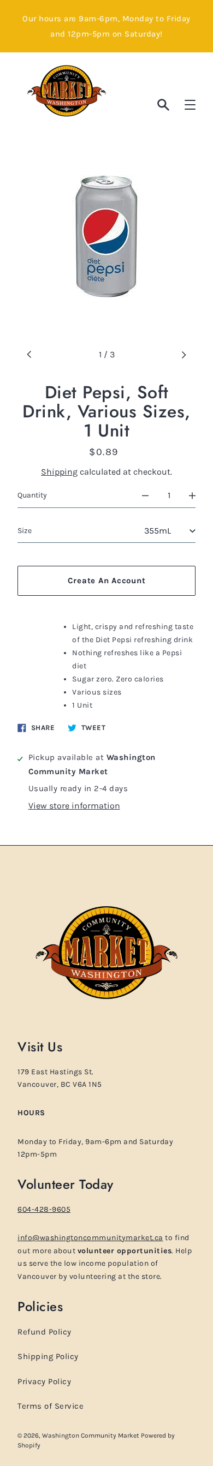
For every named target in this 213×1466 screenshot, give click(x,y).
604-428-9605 (43, 1209)
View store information (74, 805)
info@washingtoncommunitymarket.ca (90, 1237)
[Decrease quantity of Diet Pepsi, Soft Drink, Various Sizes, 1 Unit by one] (145, 495)
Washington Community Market (91, 1435)
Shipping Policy (48, 1356)
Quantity (32, 495)
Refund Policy (44, 1332)
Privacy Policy (44, 1381)
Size (24, 530)
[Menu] (190, 105)
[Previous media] (29, 355)
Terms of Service (50, 1406)
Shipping (59, 471)
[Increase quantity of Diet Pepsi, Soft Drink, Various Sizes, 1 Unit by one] (192, 495)
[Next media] (183, 355)
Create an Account (107, 580)
